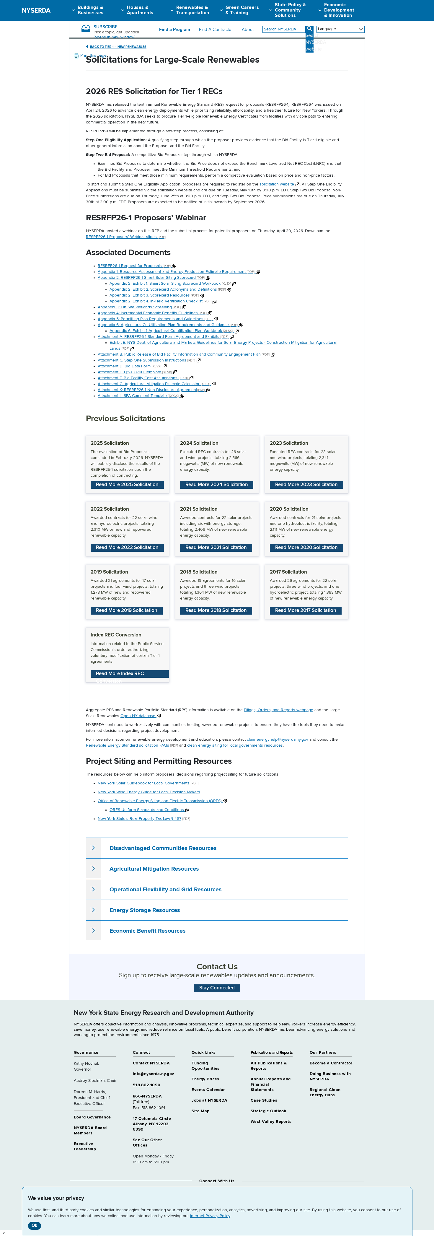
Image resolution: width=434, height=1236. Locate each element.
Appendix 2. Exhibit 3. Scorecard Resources (155, 295)
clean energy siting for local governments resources (235, 745)
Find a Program (174, 30)
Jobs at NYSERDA (209, 1100)
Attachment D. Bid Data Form (129, 366)
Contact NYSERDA (151, 1063)
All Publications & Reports (269, 1066)
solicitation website (276, 184)
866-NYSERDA (147, 1096)
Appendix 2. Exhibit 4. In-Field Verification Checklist (161, 301)
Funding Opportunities (205, 1066)
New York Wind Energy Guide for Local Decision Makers (149, 792)
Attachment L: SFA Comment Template (138, 396)
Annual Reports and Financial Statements (271, 1084)
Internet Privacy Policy (210, 1216)
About (248, 30)
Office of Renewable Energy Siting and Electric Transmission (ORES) (160, 801)
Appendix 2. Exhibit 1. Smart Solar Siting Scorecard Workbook (171, 283)
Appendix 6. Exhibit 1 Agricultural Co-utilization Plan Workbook (172, 331)
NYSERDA (36, 10)
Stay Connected (217, 988)
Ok (34, 1225)
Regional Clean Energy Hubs (325, 1092)
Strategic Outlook (268, 1111)
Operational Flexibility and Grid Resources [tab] (166, 890)
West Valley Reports (271, 1122)
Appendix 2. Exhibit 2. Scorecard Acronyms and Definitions (168, 289)
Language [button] (327, 29)
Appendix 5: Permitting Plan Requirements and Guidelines (155, 319)
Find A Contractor (216, 30)
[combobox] (284, 29)
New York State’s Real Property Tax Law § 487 (139, 819)
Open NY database (138, 716)
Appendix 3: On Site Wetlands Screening (139, 307)
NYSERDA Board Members (90, 1130)
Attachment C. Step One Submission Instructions (146, 360)
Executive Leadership (85, 1146)
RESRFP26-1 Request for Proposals (134, 266)
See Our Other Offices (147, 1142)
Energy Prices (205, 1079)
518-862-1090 (147, 1085)
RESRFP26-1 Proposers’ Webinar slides (126, 237)
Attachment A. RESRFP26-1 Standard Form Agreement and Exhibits (163, 337)
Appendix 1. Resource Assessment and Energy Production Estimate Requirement (176, 272)
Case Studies (264, 1100)
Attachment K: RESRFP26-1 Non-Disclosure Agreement (151, 390)
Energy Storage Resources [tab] (145, 910)
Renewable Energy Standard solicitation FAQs (132, 745)
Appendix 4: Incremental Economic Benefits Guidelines (152, 313)
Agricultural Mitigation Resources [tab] (154, 869)
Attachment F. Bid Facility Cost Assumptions (143, 378)
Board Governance (92, 1117)
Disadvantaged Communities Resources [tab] (163, 848)
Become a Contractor (331, 1063)
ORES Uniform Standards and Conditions (147, 810)
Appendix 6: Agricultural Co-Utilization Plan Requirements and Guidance (168, 325)
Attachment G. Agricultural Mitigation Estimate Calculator (154, 384)
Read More (127, 484)
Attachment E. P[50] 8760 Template (135, 372)
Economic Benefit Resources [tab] (148, 931)
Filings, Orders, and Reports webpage (278, 710)
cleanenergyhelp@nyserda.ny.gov (277, 739)
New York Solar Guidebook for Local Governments (148, 783)
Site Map (200, 1111)
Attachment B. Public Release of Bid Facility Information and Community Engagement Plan (184, 354)
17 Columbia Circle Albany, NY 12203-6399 (152, 1124)
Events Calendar (208, 1090)
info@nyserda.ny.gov (153, 1074)
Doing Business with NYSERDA (330, 1076)
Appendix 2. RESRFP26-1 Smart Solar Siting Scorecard (151, 278)
